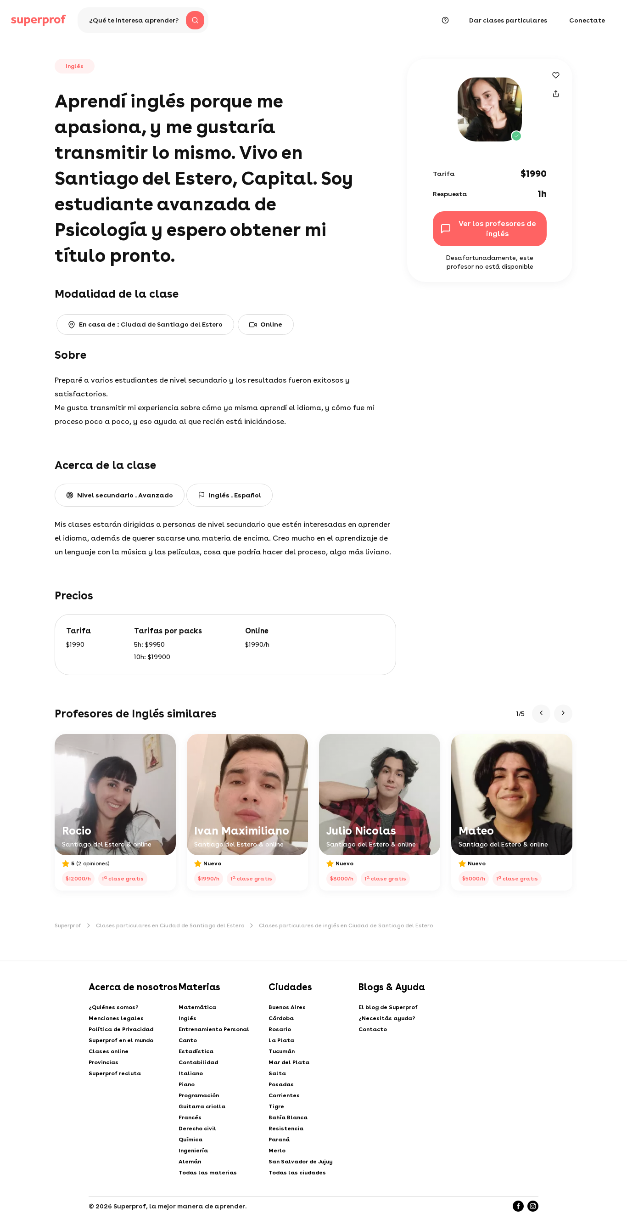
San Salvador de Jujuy (301, 1161)
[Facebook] (518, 1206)
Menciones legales (116, 1018)
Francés (190, 1117)
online (271, 324)
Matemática (197, 1007)
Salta (277, 1073)
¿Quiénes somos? (114, 1007)
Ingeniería (193, 1150)
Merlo (277, 1150)
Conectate (587, 20)
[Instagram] (532, 1206)
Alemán (190, 1161)
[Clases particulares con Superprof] (38, 20)
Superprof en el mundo (121, 1040)
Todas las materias (208, 1172)
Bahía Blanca (288, 1117)
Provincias (103, 1062)
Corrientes (284, 1095)
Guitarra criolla (202, 1106)
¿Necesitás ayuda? (386, 1018)
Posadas (281, 1084)
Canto (188, 1040)
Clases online (109, 1051)
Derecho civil (197, 1128)
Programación (199, 1095)
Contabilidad (198, 1062)
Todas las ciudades (297, 1172)
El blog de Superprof (388, 1007)
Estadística (196, 1051)
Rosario (280, 1029)
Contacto (372, 1029)
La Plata (281, 1040)
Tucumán (282, 1051)
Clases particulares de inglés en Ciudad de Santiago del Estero (346, 925)
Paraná (279, 1139)
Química (190, 1139)
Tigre (276, 1106)
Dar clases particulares (508, 20)
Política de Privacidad (121, 1029)
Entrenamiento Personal (214, 1029)
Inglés (187, 1018)
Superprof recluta (115, 1073)
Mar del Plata (289, 1062)
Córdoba (281, 1018)
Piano (187, 1084)
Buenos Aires (287, 1007)
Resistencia (286, 1128)
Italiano (191, 1073)
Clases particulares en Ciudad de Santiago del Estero (170, 925)
